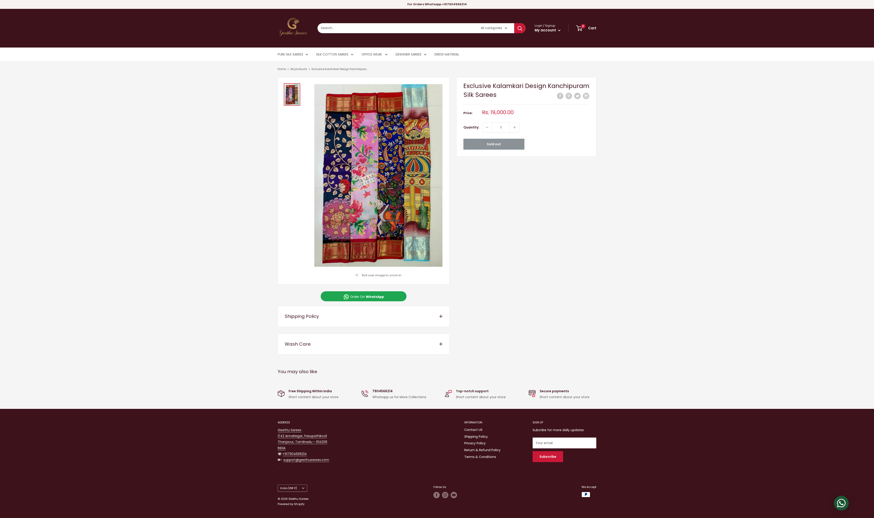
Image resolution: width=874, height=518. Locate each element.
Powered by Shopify (291, 504)
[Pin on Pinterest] (569, 96)
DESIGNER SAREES (409, 54)
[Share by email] (586, 96)
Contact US (473, 429)
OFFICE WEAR (372, 54)
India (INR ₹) (288, 488)
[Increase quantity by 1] (514, 127)
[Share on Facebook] (560, 96)
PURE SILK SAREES (290, 54)
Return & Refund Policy (482, 450)
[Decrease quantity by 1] (487, 127)
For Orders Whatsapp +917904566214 (437, 4)
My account (546, 30)
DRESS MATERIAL (446, 54)
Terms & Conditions (480, 457)
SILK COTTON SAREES (332, 54)
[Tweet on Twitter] (577, 96)
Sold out (494, 144)
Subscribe (547, 456)
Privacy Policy (475, 443)
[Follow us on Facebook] (436, 495)
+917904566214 (294, 454)
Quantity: (471, 127)
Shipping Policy (476, 436)
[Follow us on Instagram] (445, 495)
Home (282, 69)
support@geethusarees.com (306, 460)
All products (298, 69)
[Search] (520, 28)
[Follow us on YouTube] (454, 495)
